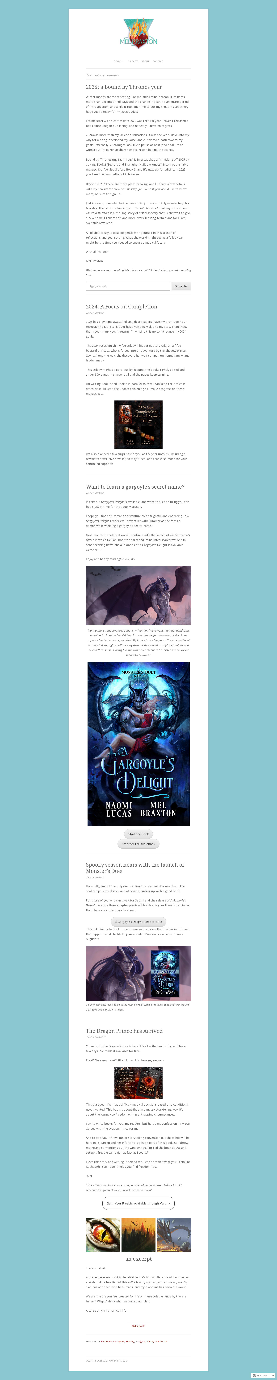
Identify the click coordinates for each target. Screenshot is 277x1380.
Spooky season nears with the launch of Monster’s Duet (135, 867)
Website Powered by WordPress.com (107, 1360)
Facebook (106, 1341)
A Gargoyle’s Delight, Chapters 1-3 (138, 922)
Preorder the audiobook (138, 844)
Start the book (138, 834)
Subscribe (181, 286)
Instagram (118, 1341)
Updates (133, 61)
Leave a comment (96, 313)
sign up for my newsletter (152, 1341)
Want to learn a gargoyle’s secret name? (136, 486)
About (145, 61)
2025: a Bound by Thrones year (124, 86)
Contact (158, 61)
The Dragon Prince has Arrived (124, 1030)
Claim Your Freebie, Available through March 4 (138, 1203)
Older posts (138, 1325)
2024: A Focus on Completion (121, 306)
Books (117, 61)
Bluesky (130, 1341)
